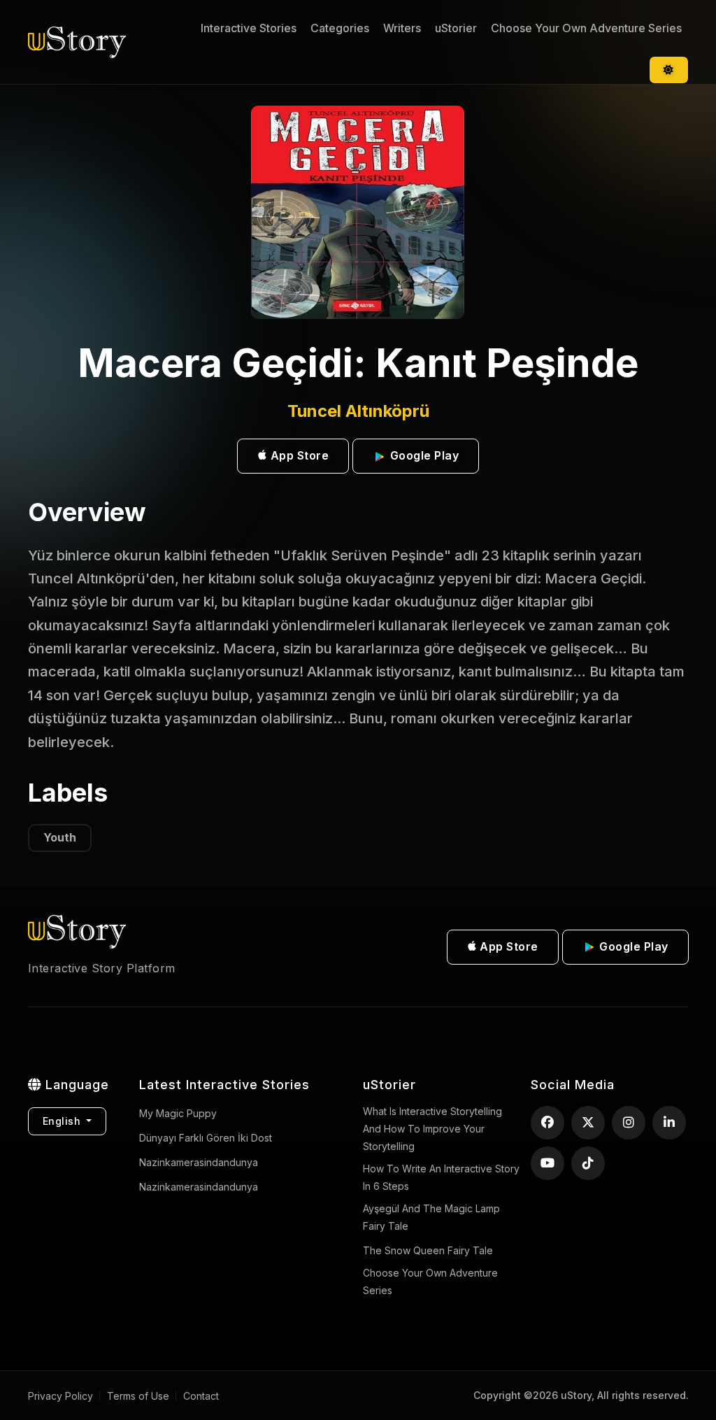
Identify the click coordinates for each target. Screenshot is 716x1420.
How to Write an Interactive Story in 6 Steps (441, 1177)
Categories (339, 28)
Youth (59, 837)
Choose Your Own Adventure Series (586, 28)
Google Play (423, 455)
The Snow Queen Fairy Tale (428, 1250)
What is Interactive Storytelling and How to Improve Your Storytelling (432, 1128)
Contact (201, 1396)
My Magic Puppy (178, 1113)
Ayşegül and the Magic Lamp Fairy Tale (431, 1217)
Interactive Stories (248, 28)
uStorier (456, 28)
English (63, 1121)
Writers (402, 28)
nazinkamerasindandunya (198, 1162)
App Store (298, 455)
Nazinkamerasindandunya (198, 1187)
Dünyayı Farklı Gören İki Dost (205, 1138)
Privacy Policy (60, 1396)
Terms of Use (138, 1396)
